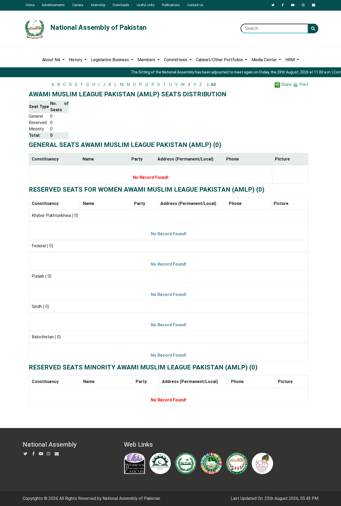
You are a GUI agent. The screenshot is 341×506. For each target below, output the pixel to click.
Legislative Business (110, 59)
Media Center (264, 59)
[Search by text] (313, 28)
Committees (176, 59)
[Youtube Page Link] (293, 5)
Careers (77, 5)
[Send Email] (313, 5)
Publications (171, 5)
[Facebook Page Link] (283, 5)
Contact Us (195, 5)
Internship (98, 5)
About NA (51, 59)
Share (286, 84)
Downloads (121, 5)
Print (303, 84)
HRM (290, 59)
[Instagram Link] (303, 5)
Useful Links (146, 5)
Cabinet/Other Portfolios (220, 59)
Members (146, 59)
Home (30, 5)
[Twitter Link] (273, 5)
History (76, 59)
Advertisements (53, 5)
